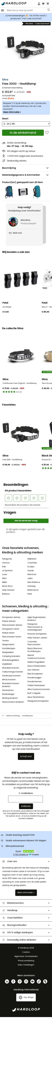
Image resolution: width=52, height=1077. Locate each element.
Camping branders (11, 656)
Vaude (30, 571)
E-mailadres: (26, 793)
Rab (4, 567)
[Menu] (2, 10)
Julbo (30, 578)
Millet (4, 582)
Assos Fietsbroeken (36, 666)
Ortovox (6, 563)
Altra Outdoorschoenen (38, 689)
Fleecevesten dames (12, 625)
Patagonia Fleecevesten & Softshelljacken (34, 627)
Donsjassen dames (11, 617)
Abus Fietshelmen (35, 697)
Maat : (5, 119)
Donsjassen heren (10, 629)
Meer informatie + (12, 112)
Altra (4, 578)
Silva (5, 79)
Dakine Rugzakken (36, 662)
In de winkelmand (23, 132)
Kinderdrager (8, 694)
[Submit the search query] (49, 10)
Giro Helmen (33, 670)
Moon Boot (7, 586)
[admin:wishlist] (47, 133)
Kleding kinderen (10, 698)
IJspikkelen (7, 664)
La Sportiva (7, 571)
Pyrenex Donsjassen (37, 634)
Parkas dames (9, 621)
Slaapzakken (8, 652)
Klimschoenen (9, 680)
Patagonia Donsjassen (38, 701)
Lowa (4, 574)
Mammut (31, 574)
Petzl (29, 594)
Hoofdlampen (8, 648)
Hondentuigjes (34, 678)
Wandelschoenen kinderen (10, 685)
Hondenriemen (34, 682)
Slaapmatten (8, 645)
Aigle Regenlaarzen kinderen (36, 618)
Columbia (32, 563)
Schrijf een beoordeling (12, 88)
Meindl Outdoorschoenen (36, 656)
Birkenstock (32, 590)
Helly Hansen (8, 590)
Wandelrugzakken (10, 660)
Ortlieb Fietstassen (36, 685)
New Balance (33, 582)
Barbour (6, 594)
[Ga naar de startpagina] (4, 716)
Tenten (5, 641)
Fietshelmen (8, 690)
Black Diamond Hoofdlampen (34, 650)
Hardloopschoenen (11, 676)
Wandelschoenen (10, 668)
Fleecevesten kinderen (13, 702)
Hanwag (31, 586)
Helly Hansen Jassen (37, 638)
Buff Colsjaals (33, 693)
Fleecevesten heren (11, 637)
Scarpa (30, 567)
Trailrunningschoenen (12, 672)
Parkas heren (8, 633)
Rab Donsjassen (35, 674)
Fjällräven (31, 559)
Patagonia (7, 559)
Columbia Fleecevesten (33, 643)
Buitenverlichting (13, 716)
